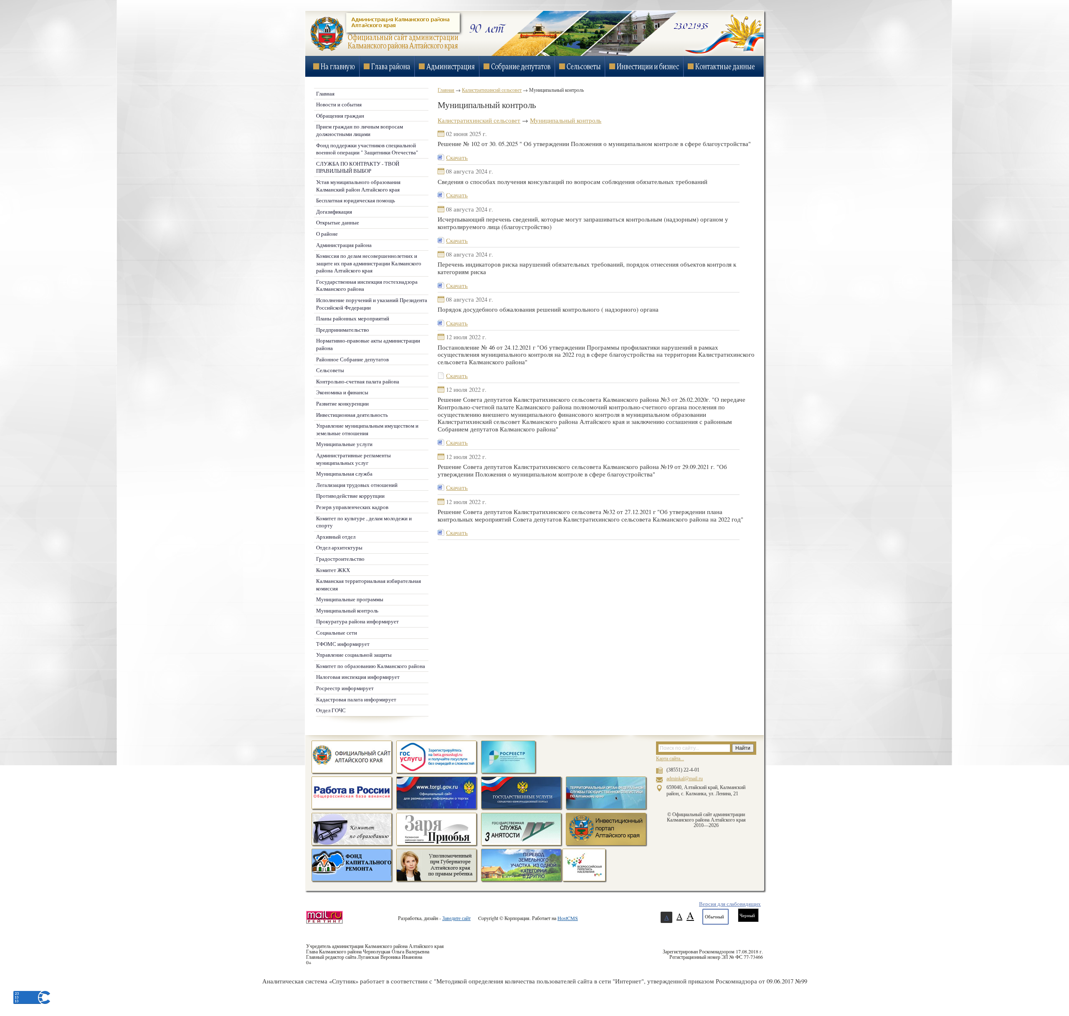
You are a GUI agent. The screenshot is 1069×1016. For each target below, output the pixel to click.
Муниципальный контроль (565, 120)
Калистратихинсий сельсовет (492, 89)
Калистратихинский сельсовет (479, 120)
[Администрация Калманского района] (383, 50)
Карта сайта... (670, 758)
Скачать (457, 157)
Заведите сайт (456, 918)
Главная (446, 89)
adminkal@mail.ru (684, 779)
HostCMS (567, 918)
